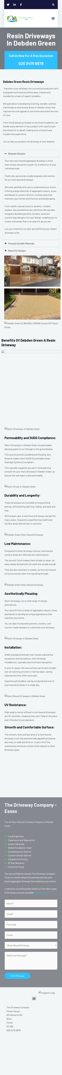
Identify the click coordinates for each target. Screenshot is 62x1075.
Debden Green (41, 892)
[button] (53, 4)
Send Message (17, 975)
